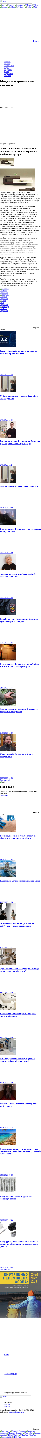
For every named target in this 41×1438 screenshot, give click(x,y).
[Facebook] (10, 5)
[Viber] (35, 5)
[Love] (3, 5)
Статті (6, 72)
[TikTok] (11, 7)
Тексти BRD (9, 66)
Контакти (7, 1406)
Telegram (19, 1433)
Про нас (7, 1404)
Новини (7, 64)
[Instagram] (19, 5)
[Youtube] (4, 7)
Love (7, 1431)
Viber (30, 1433)
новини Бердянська (16, 1412)
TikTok (16, 1435)
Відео (6, 68)
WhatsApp (32, 1435)
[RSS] (34, 7)
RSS (19, 1437)
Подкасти (8, 70)
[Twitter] (28, 7)
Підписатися (4, 795)
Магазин (7, 76)
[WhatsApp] (20, 7)
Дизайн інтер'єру (10, 1374)
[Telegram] (28, 5)
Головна (7, 62)
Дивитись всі (5, 780)
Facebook (22, 1431)
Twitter (9, 1437)
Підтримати (8, 74)
